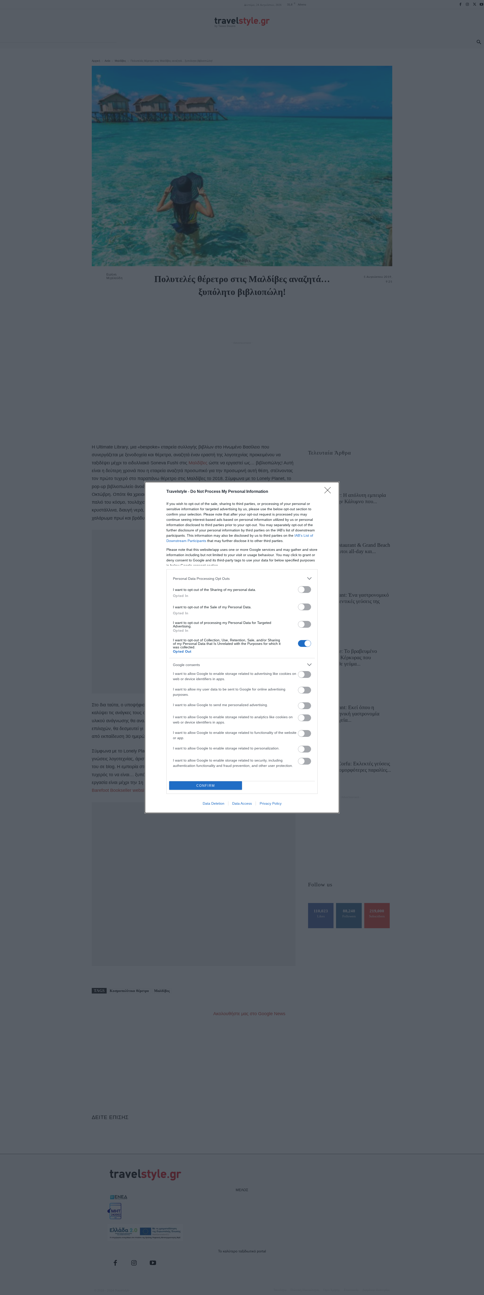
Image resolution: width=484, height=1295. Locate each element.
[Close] (329, 492)
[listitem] (242, 578)
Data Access (242, 803)
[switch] (304, 589)
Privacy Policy (271, 803)
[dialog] (242, 647)
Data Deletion (213, 803)
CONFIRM (205, 786)
